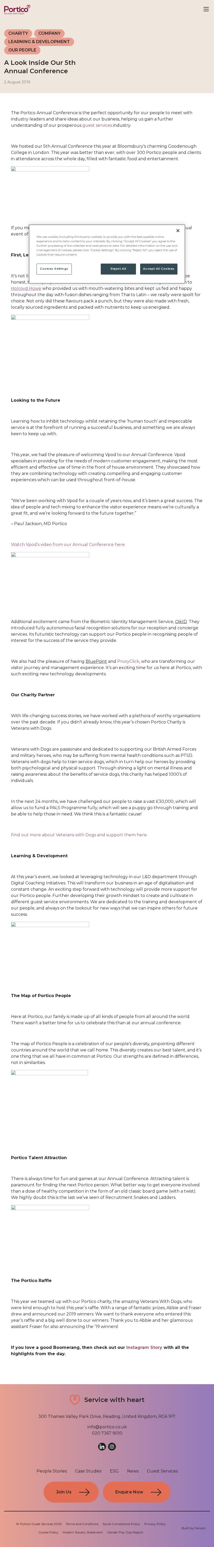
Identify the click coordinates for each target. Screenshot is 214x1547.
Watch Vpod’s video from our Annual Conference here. (68, 544)
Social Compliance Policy (121, 1524)
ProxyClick (127, 661)
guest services (97, 125)
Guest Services (162, 1471)
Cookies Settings (54, 269)
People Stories (52, 1471)
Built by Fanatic (194, 1528)
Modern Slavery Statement (83, 1532)
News (133, 1471)
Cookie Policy (48, 1532)
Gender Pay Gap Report (125, 1532)
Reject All (118, 269)
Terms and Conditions (82, 1524)
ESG (114, 1471)
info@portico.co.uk (107, 1426)
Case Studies (88, 1471)
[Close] (178, 230)
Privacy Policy (155, 1524)
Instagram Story (144, 1347)
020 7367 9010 (107, 1433)
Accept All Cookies (159, 269)
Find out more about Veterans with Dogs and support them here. (79, 834)
